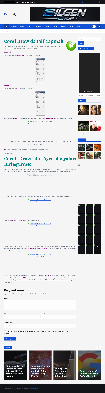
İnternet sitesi (8, 322)
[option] (15, 365)
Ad (5, 314)
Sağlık (56, 26)
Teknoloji (38, 26)
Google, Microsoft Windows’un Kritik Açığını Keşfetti (64, 373)
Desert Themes (33, 388)
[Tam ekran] (98, 92)
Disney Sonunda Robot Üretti (88, 374)
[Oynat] (81, 92)
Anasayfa (14, 26)
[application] (89, 73)
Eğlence (63, 26)
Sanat (29, 26)
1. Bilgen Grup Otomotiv (86, 95)
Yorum (6, 298)
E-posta (43, 314)
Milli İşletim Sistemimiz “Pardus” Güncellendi (36, 372)
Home (5, 31)
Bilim (22, 26)
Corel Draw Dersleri (13, 31)
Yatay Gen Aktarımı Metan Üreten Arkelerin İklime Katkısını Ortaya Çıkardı (15, 371)
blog (71, 26)
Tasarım (47, 26)
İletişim (78, 26)
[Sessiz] (95, 92)
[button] (89, 73)
